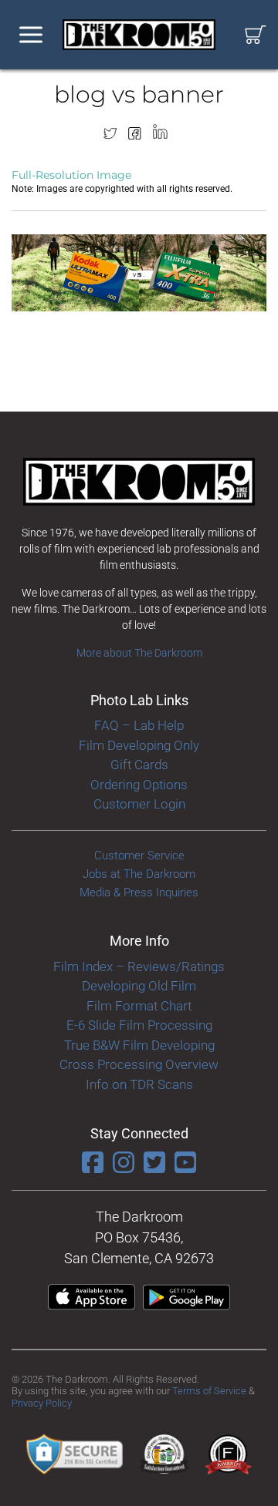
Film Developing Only (139, 745)
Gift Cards (139, 764)
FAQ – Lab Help (139, 725)
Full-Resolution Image (71, 175)
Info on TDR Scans (139, 1084)
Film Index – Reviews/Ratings (139, 966)
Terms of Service (209, 1391)
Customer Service (139, 855)
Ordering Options (139, 784)
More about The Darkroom (139, 653)
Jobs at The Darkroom (139, 874)
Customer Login (139, 804)
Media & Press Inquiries (139, 892)
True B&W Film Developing (139, 1045)
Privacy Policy (42, 1403)
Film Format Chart (139, 1006)
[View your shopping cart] (255, 35)
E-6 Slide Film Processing (139, 1025)
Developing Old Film (139, 985)
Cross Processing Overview (139, 1064)
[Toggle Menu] (31, 35)
